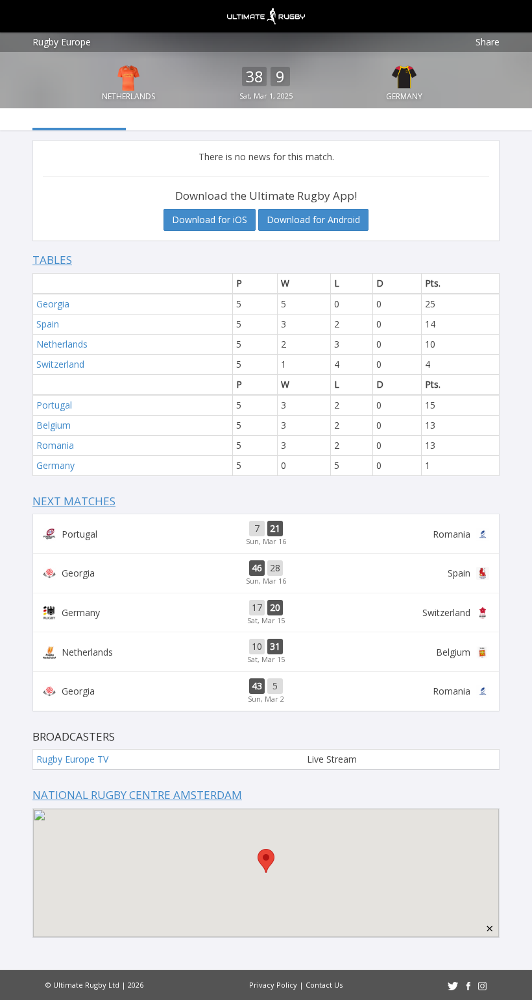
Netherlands (128, 96)
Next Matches (73, 501)
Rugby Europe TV (72, 759)
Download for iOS (209, 219)
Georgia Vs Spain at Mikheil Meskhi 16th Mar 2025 (266, 573)
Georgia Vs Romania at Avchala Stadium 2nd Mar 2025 (266, 691)
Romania (55, 445)
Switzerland (60, 364)
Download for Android (313, 219)
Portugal (54, 405)
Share (488, 42)
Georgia (52, 304)
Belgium (53, 425)
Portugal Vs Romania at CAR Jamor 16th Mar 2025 (266, 533)
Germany (404, 96)
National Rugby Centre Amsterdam (137, 794)
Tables (52, 259)
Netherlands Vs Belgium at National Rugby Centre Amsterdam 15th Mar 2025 (266, 651)
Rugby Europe (61, 42)
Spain (47, 324)
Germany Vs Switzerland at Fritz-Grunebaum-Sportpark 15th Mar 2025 (266, 612)
